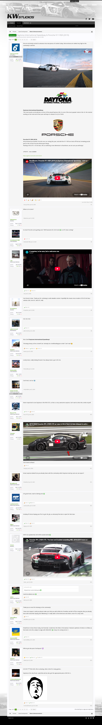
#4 (91, 293)
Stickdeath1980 (15, 240)
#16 (91, 600)
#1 (91, 204)
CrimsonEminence (15, 679)
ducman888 (13, 638)
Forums (19, 23)
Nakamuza (13, 219)
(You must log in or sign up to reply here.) (84, 709)
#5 (91, 310)
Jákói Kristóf (14, 329)
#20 (91, 705)
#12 (91, 482)
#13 (91, 505)
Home (11, 23)
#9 (91, 389)
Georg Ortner (34, 37)
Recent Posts (20, 26)
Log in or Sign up (74, 1)
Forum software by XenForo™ (20, 720)
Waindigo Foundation (28, 721)
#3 (91, 242)
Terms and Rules (90, 720)
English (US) (10, 718)
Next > (34, 39)
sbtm (11, 597)
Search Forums (12, 26)
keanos (12, 349)
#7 (91, 351)
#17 (91, 619)
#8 (91, 369)
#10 (91, 414)
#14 (91, 526)
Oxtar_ (12, 545)
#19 (91, 660)
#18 (91, 640)
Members (26, 23)
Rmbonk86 (13, 370)
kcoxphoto (13, 308)
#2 (91, 218)
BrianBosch (13, 483)
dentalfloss (13, 617)
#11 (91, 468)
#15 (91, 582)
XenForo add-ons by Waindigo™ (14, 721)
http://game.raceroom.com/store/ (32, 155)
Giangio (12, 433)
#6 (91, 331)
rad (11, 260)
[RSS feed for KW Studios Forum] (93, 718)
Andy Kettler (14, 391)
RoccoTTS (13, 413)
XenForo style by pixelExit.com (20, 723)
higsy (11, 524)
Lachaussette (14, 504)
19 (31, 39)
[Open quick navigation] (92, 31)
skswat (12, 658)
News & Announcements (20, 37)
